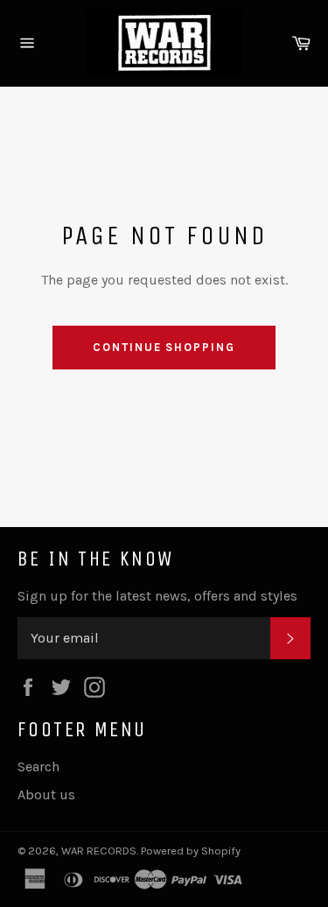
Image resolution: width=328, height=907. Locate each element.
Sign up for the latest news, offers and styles (157, 595)
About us (46, 794)
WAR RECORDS (98, 850)
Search (38, 766)
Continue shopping (164, 347)
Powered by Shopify (191, 850)
